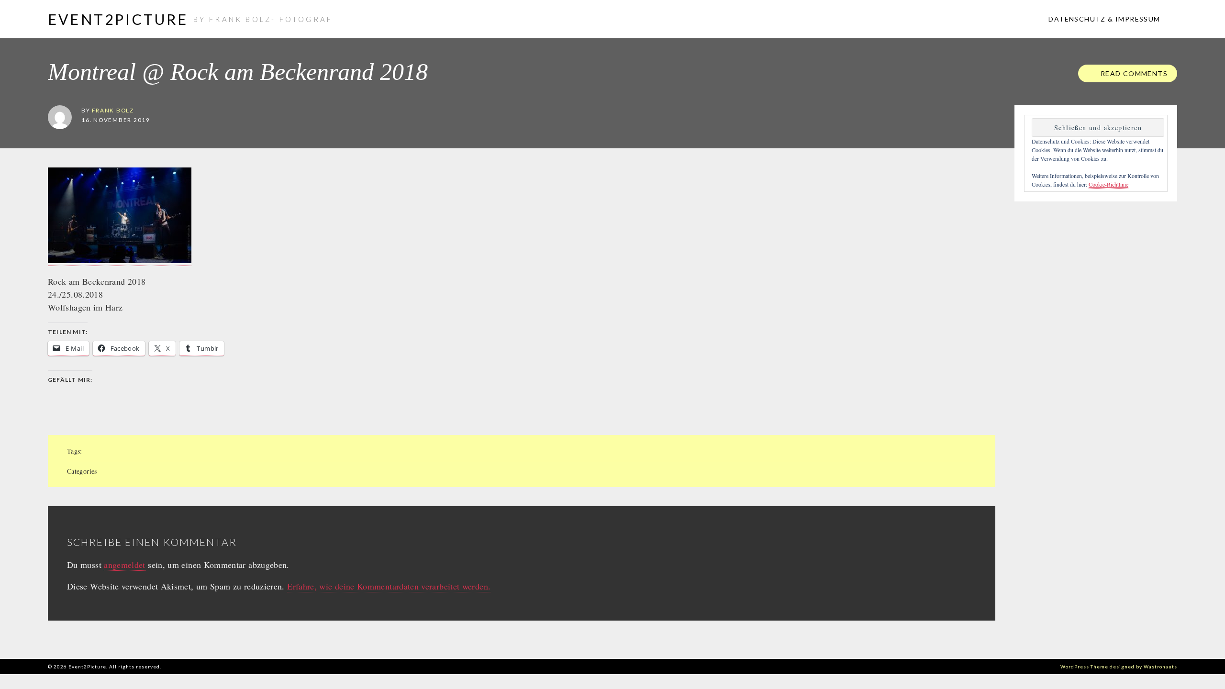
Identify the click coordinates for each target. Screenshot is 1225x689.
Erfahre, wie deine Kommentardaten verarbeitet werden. (388, 586)
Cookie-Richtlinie (1108, 184)
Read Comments (1133, 73)
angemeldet (124, 564)
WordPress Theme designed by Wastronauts (1118, 666)
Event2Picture (118, 19)
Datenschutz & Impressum (1103, 19)
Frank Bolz (113, 110)
